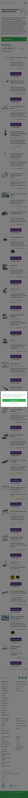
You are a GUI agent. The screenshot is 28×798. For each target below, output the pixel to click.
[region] (14, 399)
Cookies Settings (14, 403)
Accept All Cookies (14, 400)
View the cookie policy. (17, 396)
